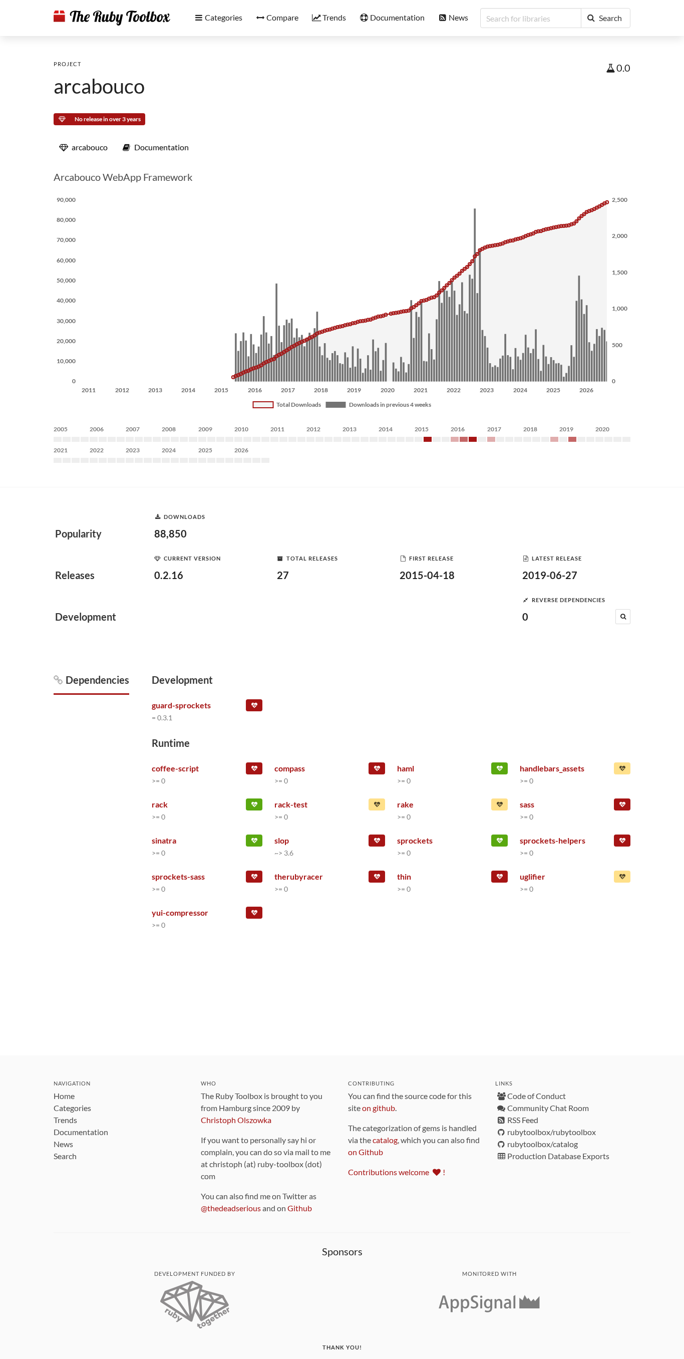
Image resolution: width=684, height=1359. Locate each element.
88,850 (170, 533)
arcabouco (99, 86)
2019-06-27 (549, 575)
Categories (72, 1108)
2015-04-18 (427, 575)
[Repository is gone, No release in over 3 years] (254, 770)
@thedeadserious (231, 1208)
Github (299, 1208)
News (63, 1144)
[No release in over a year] (377, 806)
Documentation (81, 1132)
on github (378, 1108)
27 (283, 575)
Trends (65, 1120)
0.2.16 (168, 575)
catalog (385, 1140)
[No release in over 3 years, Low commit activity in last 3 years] (377, 843)
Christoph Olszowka (236, 1120)
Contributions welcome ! (396, 1172)
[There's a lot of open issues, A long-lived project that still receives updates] (499, 806)
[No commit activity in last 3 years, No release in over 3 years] (254, 707)
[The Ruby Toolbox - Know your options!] (112, 18)
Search (65, 1156)
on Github (365, 1152)
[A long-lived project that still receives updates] (499, 770)
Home (64, 1096)
